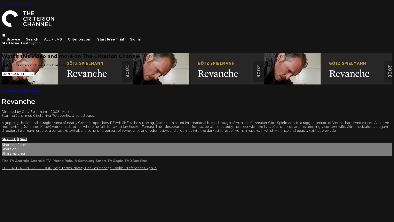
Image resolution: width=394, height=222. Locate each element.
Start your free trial (18, 73)
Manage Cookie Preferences (122, 168)
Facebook (9, 139)
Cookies (91, 168)
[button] (3, 35)
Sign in (135, 39)
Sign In (35, 43)
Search (32, 39)
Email (23, 139)
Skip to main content (19, 4)
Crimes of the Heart (22, 90)
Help (57, 168)
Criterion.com (79, 39)
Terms (66, 168)
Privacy (78, 168)
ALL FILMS (53, 39)
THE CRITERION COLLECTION (27, 168)
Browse (14, 39)
